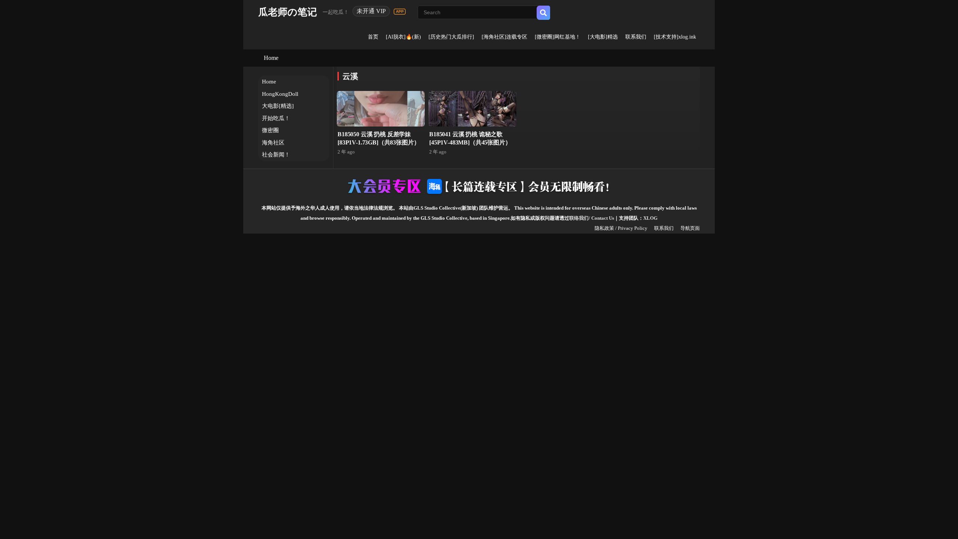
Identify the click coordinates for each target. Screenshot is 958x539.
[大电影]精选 (603, 37)
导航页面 (690, 228)
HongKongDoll (280, 94)
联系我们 (635, 37)
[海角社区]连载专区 (504, 37)
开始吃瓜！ (276, 118)
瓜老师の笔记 (287, 12)
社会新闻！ (276, 155)
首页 (373, 37)
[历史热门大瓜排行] (451, 37)
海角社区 (273, 143)
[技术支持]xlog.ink (675, 37)
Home (271, 58)
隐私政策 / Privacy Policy (621, 228)
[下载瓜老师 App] (399, 11)
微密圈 (270, 130)
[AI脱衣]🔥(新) (403, 37)
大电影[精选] (278, 106)
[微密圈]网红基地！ (557, 37)
